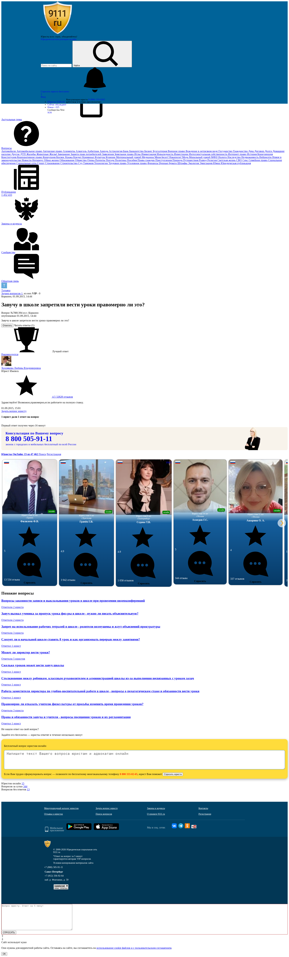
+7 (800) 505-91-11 (53, 867)
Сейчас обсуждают (56, 104)
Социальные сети (26, 163)
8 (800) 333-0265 (96, 99)
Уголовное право (137, 163)
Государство (225, 151)
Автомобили (9, 151)
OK (4, 954)
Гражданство (240, 151)
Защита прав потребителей (86, 154)
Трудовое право (118, 163)
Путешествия (191, 160)
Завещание (64, 154)
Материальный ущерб (129, 157)
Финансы (153, 163)
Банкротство (136, 151)
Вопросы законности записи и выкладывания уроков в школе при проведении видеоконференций (73, 600)
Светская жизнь (226, 160)
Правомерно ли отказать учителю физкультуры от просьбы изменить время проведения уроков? (72, 704)
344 (25, 786)
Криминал (88, 157)
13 (28, 789)
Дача (251, 151)
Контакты (203, 808)
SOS (49, 112)
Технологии (101, 163)
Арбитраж (93, 151)
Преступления (163, 160)
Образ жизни (52, 160)
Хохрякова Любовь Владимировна (21, 368)
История (252, 154)
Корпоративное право (30, 157)
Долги (269, 151)
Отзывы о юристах (53, 814)
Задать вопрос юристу (14, 411)
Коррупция (49, 157)
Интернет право (237, 154)
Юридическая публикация (236, 163)
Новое (53, 107)
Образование (67, 160)
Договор (259, 151)
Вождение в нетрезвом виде (202, 151)
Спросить (29, 582)
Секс (246, 160)
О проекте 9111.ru (156, 814)
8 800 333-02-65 (128, 774)
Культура (100, 157)
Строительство (69, 163)
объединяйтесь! (69, 36)
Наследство (234, 157)
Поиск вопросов (104, 814)
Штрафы (182, 163)
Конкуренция (265, 154)
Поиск (42, 454)
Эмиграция (206, 163)
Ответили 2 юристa (12, 607)
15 (23, 783)
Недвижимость (250, 157)
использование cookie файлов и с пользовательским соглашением (134, 947)
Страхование (52, 163)
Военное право (177, 151)
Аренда (104, 151)
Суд (80, 163)
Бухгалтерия (160, 151)
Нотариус (38, 160)
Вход (43, 97)
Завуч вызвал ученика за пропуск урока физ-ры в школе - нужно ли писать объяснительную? (69, 613)
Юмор (217, 163)
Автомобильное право (30, 151)
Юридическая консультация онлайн (58, 39)
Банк (126, 151)
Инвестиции (181, 154)
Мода (185, 157)
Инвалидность (165, 154)
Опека (91, 160)
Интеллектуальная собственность (208, 154)
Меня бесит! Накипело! (168, 157)
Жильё (53, 154)
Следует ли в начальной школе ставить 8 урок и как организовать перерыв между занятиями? (70, 639)
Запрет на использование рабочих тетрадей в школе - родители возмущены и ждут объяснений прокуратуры (80, 626)
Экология (194, 163)
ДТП (23, 154)
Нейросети (265, 157)
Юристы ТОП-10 (56, 102)
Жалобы (31, 154)
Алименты (69, 151)
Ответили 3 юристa (12, 632)
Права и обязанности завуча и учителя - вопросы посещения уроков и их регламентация (66, 717)
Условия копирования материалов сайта (73, 863)
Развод (203, 160)
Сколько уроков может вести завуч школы (32, 665)
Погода (110, 160)
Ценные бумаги (168, 163)
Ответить (7, 325)
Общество (81, 160)
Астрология (116, 151)
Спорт (41, 163)
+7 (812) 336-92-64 (54, 876)
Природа (177, 160)
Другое (15, 154)
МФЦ (214, 157)
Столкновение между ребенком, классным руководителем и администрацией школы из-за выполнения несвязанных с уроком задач (97, 678)
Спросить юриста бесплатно (55, 91)
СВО (239, 160)
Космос (60, 157)
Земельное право (124, 154)
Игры (137, 154)
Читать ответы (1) (24, 325)
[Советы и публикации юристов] (57, 34)
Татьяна (5, 290)
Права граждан (146, 160)
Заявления (108, 154)
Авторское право (53, 151)
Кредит (77, 157)
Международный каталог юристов (61, 808)
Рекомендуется (9, 354)
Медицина (148, 157)
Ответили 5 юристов (13, 658)
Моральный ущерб (200, 157)
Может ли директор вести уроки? (25, 652)
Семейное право (258, 160)
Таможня (88, 163)
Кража (69, 157)
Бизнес (148, 151)
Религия (212, 160)
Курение (111, 157)
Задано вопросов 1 (12, 293)
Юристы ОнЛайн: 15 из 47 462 (20, 454)
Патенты (100, 160)
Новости (27, 160)
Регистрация (54, 454)
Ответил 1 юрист (11, 645)
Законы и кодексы (156, 808)
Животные (42, 154)
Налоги (222, 157)
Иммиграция (149, 154)
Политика (121, 160)
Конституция (9, 157)
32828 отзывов (62, 396)
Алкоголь (81, 151)
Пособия (132, 160)
